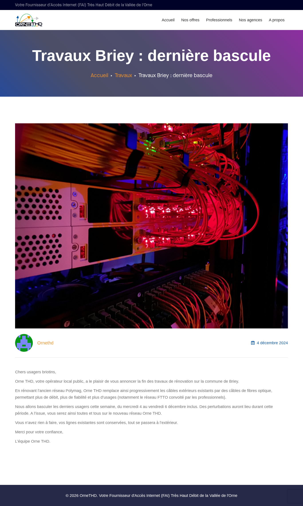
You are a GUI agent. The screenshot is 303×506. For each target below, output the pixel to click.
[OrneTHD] (36, 20)
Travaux (123, 75)
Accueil (99, 75)
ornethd (45, 342)
